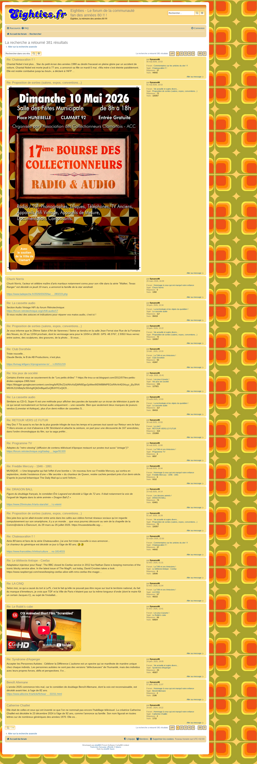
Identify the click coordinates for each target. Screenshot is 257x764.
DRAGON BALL (159, 498)
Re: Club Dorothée (19, 349)
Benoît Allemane (159, 691)
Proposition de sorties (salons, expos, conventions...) (174, 91)
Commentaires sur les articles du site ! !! (171, 66)
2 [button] (181, 53)
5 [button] (193, 53)
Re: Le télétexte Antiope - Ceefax (28, 560)
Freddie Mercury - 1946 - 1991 (165, 475)
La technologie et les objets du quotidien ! (171, 309)
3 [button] (185, 53)
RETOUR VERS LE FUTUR (164, 428)
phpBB (97, 745)
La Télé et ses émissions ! (165, 355)
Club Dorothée (158, 358)
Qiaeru (118, 747)
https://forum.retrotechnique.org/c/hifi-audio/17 (32, 310)
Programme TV (158, 452)
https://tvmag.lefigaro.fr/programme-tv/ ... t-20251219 (36, 364)
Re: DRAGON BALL (20, 489)
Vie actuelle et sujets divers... (166, 89)
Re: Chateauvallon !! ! (21, 59)
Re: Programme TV (19, 443)
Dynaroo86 (155, 59)
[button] (172, 53)
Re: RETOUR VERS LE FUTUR (27, 420)
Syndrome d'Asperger (161, 668)
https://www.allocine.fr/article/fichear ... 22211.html (34, 693)
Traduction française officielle (101, 747)
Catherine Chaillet (159, 714)
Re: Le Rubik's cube (20, 606)
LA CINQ (156, 592)
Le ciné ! (157, 426)
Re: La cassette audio (21, 303)
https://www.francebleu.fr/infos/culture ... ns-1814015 (36, 551)
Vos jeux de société (160, 382)
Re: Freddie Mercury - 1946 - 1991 (29, 466)
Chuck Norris (158, 287)
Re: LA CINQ (15, 583)
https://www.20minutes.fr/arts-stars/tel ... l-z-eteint (34, 504)
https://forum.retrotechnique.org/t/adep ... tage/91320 (36, 451)
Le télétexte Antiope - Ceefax (164, 569)
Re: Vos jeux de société (22, 373)
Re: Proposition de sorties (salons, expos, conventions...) (44, 82)
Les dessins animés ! (163, 495)
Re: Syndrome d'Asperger (23, 659)
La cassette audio (159, 311)
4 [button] (189, 53)
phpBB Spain (109, 749)
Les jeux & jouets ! (161, 379)
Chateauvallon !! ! (159, 68)
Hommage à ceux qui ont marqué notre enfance (174, 285)
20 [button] (200, 53)
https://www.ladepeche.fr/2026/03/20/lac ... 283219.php (37, 294)
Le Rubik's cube (159, 615)
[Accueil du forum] (38, 14)
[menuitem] (24, 28)
